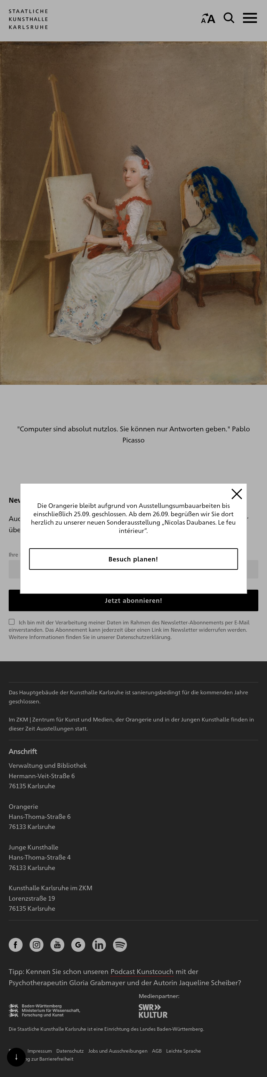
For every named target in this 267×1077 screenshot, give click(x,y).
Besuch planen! (133, 559)
